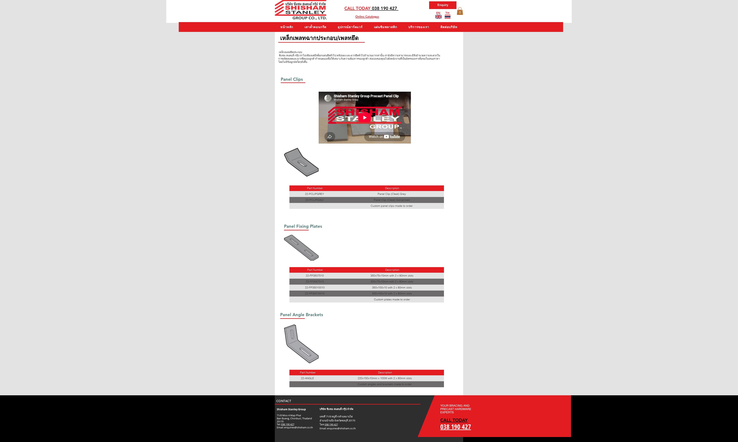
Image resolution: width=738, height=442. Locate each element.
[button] (460, 11)
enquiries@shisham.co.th (298, 427)
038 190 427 (287, 424)
